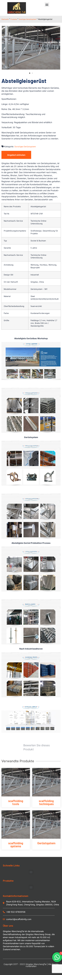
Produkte (13, 19)
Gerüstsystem (46, 843)
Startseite (5, 19)
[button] (47, 4)
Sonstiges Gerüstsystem (27, 19)
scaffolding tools (15, 802)
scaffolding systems (15, 844)
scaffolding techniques (46, 802)
